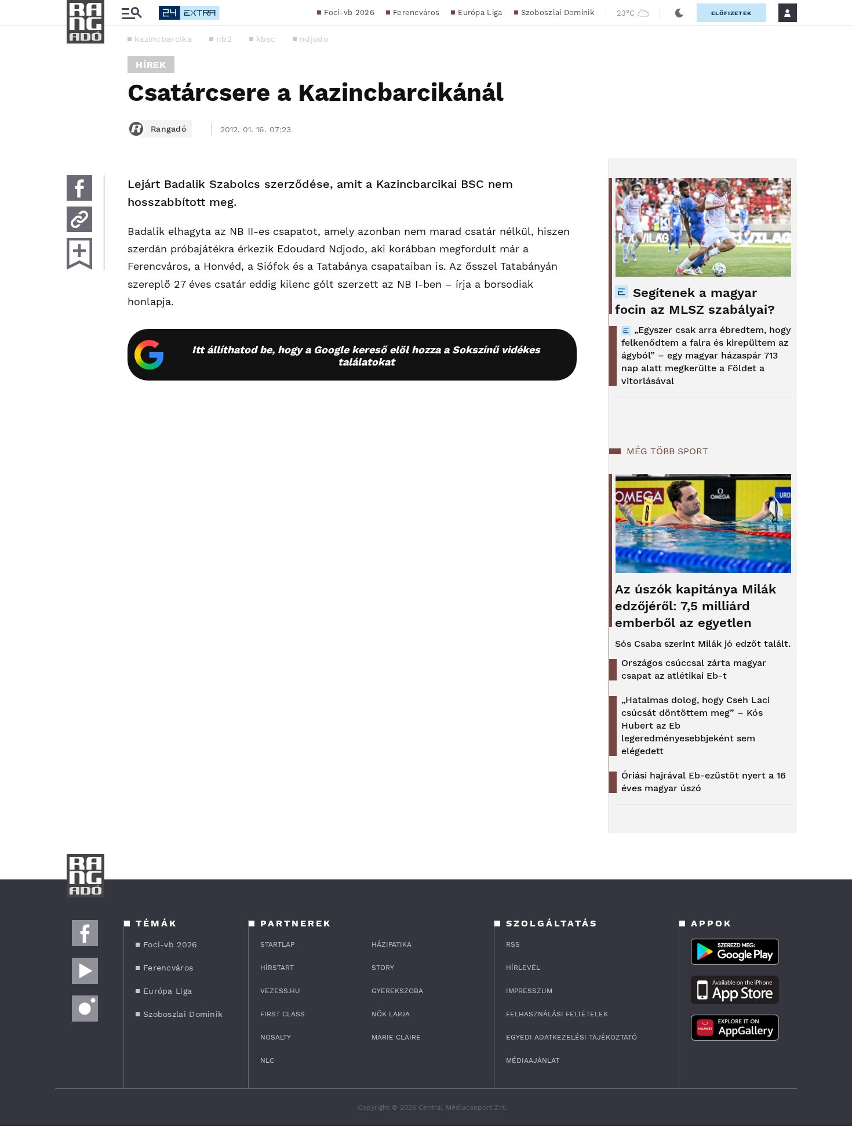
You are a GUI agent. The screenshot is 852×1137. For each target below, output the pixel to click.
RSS (513, 944)
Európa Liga (480, 12)
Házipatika (392, 944)
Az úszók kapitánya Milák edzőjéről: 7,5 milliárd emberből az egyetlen (695, 606)
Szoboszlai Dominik (557, 12)
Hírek (151, 64)
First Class (282, 1014)
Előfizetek (731, 13)
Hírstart (277, 968)
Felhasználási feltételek (557, 1014)
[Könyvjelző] (79, 254)
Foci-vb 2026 (349, 12)
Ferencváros (416, 12)
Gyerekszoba (397, 991)
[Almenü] (131, 13)
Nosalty (275, 1037)
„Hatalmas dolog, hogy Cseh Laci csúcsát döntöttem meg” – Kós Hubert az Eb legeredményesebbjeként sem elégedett (695, 725)
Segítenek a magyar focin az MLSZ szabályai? (695, 301)
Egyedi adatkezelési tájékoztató (571, 1037)
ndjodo (314, 39)
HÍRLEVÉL (523, 968)
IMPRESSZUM (529, 991)
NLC (267, 1060)
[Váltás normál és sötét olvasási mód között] (679, 13)
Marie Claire (396, 1037)
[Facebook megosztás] (79, 188)
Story (383, 968)
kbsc (265, 39)
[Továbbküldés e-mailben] (79, 219)
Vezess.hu (280, 991)
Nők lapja (391, 1014)
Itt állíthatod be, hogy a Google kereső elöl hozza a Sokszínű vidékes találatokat (366, 355)
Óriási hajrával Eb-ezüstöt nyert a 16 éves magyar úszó (703, 782)
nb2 (224, 39)
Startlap (277, 944)
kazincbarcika (163, 39)
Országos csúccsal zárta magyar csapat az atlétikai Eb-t (693, 669)
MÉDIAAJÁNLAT (532, 1060)
